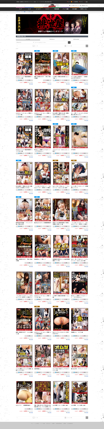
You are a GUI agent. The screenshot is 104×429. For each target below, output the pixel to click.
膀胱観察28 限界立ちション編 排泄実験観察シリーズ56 (61, 246)
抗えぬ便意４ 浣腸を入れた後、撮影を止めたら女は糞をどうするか (24, 173)
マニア (20, 8)
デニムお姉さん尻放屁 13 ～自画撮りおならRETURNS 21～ (79, 64)
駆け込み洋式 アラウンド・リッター (79, 356)
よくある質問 (72, 5)
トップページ (18, 11)
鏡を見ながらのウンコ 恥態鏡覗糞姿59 (42, 210)
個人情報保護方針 (70, 423)
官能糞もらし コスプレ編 (79, 319)
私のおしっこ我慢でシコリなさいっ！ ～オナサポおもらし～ (42, 137)
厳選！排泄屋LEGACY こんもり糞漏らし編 (24, 319)
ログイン (81, 1)
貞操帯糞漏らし (42, 356)
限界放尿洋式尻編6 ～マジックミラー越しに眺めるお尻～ (24, 210)
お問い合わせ (85, 5)
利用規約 (64, 423)
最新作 (74, 87)
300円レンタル (83, 8)
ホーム (32, 423)
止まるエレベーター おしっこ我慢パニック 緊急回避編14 (42, 319)
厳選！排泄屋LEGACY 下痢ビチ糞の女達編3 (42, 64)
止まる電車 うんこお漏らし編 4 (79, 392)
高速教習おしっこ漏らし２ (42, 246)
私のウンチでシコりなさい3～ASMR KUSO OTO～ (61, 319)
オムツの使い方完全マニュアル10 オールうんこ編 (61, 356)
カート (69, 1)
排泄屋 (31, 84)
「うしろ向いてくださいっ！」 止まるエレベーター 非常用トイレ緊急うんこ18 (42, 173)
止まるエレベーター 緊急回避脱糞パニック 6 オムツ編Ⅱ (24, 64)
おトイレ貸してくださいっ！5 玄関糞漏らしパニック (79, 173)
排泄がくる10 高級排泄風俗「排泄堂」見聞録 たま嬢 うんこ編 (61, 210)
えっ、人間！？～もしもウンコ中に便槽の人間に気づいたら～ (79, 100)
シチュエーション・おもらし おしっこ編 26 (61, 137)
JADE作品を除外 (76, 39)
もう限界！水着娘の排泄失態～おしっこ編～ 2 (61, 64)
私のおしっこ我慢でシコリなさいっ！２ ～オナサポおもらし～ (79, 283)
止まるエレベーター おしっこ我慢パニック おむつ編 (42, 283)
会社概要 (53, 423)
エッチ (29, 8)
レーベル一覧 (28, 11)
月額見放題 (56, 8)
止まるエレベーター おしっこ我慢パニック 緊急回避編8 (42, 100)
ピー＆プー (38, 8)
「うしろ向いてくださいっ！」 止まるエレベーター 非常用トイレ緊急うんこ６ (79, 210)
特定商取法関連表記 (59, 423)
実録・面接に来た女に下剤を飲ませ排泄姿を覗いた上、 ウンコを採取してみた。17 (42, 392)
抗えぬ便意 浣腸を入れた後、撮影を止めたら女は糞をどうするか (61, 100)
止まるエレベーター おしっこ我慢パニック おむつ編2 (24, 100)
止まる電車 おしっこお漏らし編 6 (61, 392)
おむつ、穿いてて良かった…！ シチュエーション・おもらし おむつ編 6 (61, 173)
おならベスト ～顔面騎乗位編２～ (24, 392)
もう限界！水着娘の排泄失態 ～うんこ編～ (61, 283)
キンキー (47, 8)
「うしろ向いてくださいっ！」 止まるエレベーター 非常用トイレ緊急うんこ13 (24, 283)
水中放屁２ (79, 137)
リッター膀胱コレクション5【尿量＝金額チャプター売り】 (24, 356)
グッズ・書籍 (65, 8)
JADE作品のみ (52, 39)
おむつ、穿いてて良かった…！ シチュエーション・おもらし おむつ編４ (79, 246)
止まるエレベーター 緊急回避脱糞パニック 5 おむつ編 (24, 137)
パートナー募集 (78, 5)
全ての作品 (28, 39)
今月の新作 (74, 8)
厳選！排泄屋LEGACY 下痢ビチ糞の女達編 (24, 246)
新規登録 (76, 1)
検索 (87, 1)
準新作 (55, 160)
